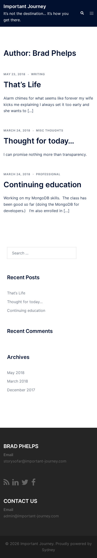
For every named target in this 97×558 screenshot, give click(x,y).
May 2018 (15, 372)
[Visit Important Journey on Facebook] (33, 483)
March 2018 (17, 381)
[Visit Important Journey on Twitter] (24, 483)
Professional (48, 174)
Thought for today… (39, 140)
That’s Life (22, 84)
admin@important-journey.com (31, 516)
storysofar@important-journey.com (35, 461)
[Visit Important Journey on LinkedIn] (15, 483)
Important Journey (25, 6)
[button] (82, 13)
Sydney (48, 549)
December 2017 (21, 390)
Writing (38, 74)
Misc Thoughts (49, 130)
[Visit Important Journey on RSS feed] (6, 483)
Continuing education (42, 184)
